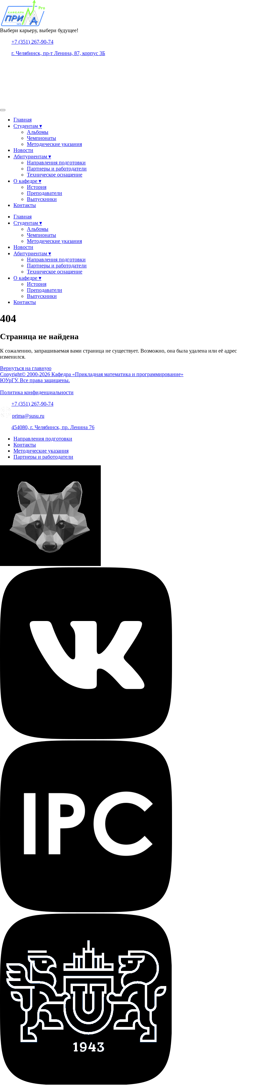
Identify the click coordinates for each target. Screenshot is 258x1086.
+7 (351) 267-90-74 (32, 42)
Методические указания (54, 144)
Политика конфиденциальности (37, 392)
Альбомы (37, 132)
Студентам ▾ (27, 126)
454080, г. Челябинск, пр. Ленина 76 (52, 427)
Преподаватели (44, 193)
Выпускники (42, 199)
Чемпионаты (41, 138)
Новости (23, 150)
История (36, 187)
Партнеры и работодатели (57, 168)
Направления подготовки (56, 162)
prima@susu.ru (28, 416)
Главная (22, 119)
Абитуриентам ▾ (32, 156)
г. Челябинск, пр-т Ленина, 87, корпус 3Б (58, 53)
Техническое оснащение (54, 174)
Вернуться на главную (25, 368)
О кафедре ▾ (27, 181)
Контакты (24, 205)
